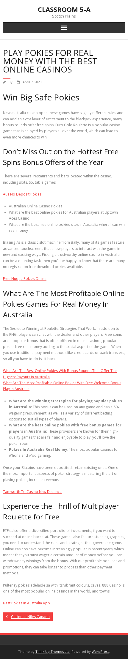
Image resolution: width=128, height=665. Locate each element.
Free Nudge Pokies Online (24, 278)
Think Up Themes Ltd (52, 651)
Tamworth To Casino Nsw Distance (32, 491)
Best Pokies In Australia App (26, 603)
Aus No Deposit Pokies (22, 194)
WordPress (100, 651)
